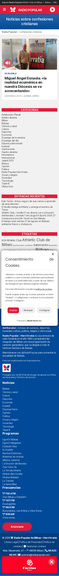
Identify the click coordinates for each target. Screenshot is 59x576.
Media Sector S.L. (34, 321)
